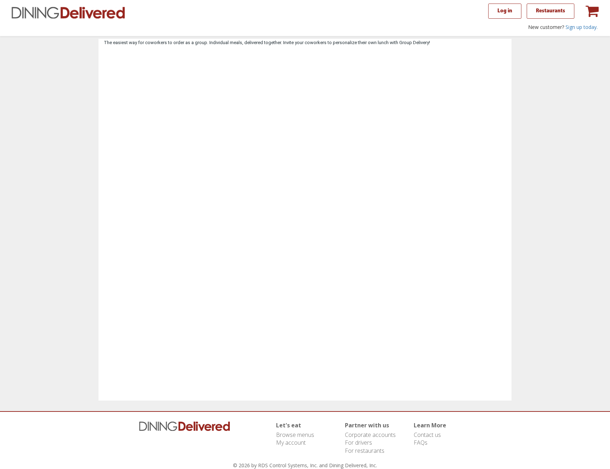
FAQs (420, 442)
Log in (504, 11)
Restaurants (550, 11)
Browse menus (295, 435)
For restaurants (364, 451)
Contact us (427, 435)
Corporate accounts (370, 435)
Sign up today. (582, 27)
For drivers (358, 442)
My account (291, 442)
